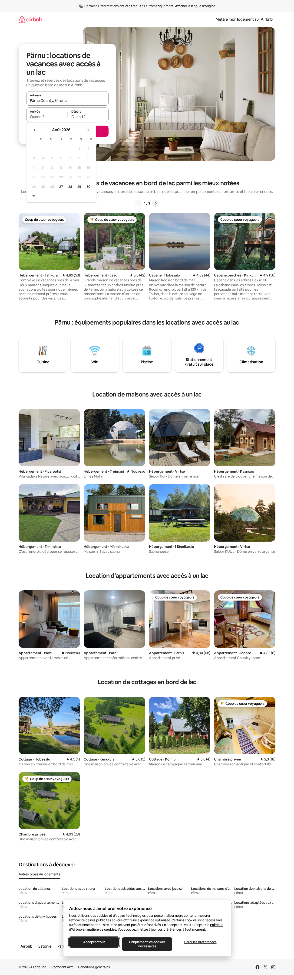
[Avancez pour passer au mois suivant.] (87, 130)
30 (88, 187)
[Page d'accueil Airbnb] (30, 19)
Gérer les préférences (200, 942)
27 (61, 187)
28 (70, 187)
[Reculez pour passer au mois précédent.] (34, 130)
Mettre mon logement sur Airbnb (244, 19)
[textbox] (47, 117)
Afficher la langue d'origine (195, 6)
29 (79, 187)
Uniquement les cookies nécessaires (147, 944)
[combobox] (67, 100)
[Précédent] (138, 203)
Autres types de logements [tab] (39, 874)
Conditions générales (94, 967)
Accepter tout (94, 942)
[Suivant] (155, 203)
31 (34, 196)
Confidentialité (62, 967)
